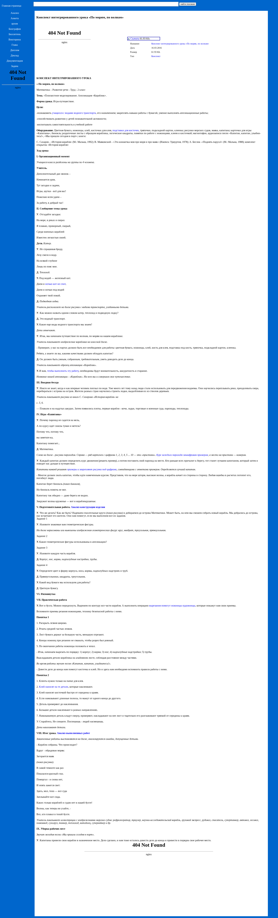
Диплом (14, 50)
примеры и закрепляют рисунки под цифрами (92, 469)
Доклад (15, 55)
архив (14, 23)
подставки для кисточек (125, 130)
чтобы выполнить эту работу (63, 370)
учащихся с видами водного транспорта (74, 113)
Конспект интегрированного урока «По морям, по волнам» (180, 44)
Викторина (15, 39)
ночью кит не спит (55, 284)
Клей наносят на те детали (53, 686)
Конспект (155, 56)
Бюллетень (15, 34)
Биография (15, 29)
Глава (15, 44)
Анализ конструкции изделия (88, 507)
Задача (14, 66)
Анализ (15, 13)
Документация (15, 60)
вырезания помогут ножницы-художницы (172, 605)
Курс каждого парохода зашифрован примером (182, 455)
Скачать (134, 38)
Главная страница (11, 5)
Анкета (15, 18)
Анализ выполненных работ (73, 733)
